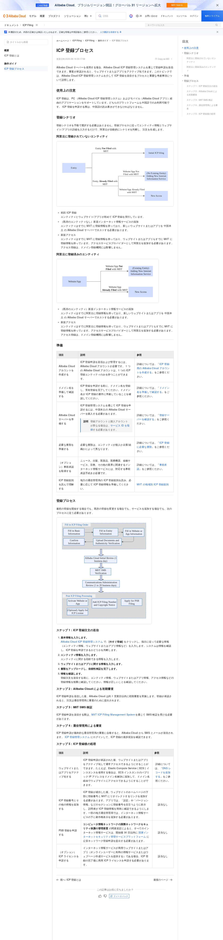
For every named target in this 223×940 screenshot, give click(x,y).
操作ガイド (103, 40)
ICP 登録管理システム (77, 737)
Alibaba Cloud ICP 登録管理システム (82, 641)
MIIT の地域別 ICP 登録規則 (153, 484)
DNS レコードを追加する (163, 772)
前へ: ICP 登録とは (70, 879)
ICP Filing (28, 25)
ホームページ (62, 40)
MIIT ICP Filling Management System (113, 714)
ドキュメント (11, 25)
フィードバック (120, 896)
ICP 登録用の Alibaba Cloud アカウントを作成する (153, 368)
